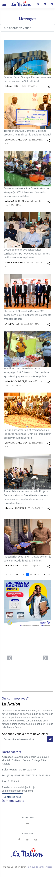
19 (31, 574)
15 (17, 574)
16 (20, 574)
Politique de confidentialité (39, 866)
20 (34, 574)
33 (49, 574)
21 (38, 574)
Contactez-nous (12, 796)
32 (45, 574)
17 (24, 574)
